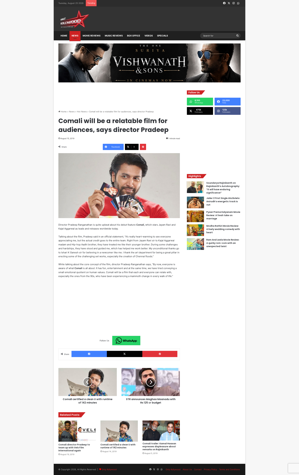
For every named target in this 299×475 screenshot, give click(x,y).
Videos (149, 35)
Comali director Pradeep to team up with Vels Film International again (74, 447)
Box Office (133, 35)
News (75, 35)
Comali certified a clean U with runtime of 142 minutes (117, 446)
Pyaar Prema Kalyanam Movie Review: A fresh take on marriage (223, 215)
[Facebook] (89, 354)
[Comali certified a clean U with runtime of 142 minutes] (119, 431)
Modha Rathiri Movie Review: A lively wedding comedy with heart (223, 229)
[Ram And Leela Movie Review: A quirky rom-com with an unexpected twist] (195, 244)
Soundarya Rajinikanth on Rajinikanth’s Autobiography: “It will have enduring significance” (223, 187)
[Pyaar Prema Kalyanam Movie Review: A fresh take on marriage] (195, 216)
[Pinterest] (143, 147)
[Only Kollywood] (74, 19)
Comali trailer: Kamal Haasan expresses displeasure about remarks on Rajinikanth (159, 446)
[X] (124, 354)
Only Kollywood (109, 469)
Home (64, 35)
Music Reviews (114, 35)
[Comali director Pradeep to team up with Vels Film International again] (77, 431)
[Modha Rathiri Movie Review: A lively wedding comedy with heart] (195, 230)
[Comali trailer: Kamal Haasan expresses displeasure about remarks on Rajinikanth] (161, 430)
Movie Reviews (91, 35)
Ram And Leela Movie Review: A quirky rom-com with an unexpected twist (222, 243)
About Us (187, 469)
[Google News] (126, 340)
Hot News (82, 111)
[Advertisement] (165, 19)
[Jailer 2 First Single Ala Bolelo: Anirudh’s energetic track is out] (195, 202)
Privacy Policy (210, 469)
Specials (162, 35)
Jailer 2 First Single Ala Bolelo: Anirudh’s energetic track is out (223, 201)
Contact (198, 469)
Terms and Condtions (229, 469)
